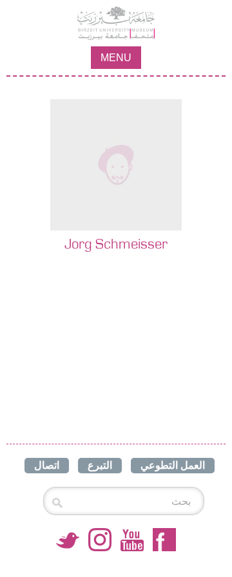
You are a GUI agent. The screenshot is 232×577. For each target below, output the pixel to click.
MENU (116, 57)
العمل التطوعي (172, 465)
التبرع (100, 465)
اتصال (46, 465)
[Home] (116, 23)
